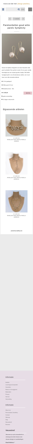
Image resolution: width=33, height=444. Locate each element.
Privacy (7, 394)
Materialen (8, 392)
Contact (8, 415)
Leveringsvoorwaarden (12, 384)
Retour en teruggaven (11, 389)
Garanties (8, 387)
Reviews (8, 424)
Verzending (9, 399)
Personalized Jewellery (12, 412)
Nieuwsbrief (9, 422)
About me (8, 410)
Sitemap (8, 417)
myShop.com (19, 230)
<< (10, 18)
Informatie (9, 377)
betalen (7, 382)
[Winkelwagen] (30, 9)
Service (7, 396)
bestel (28, 93)
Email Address (10, 442)
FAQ (7, 419)
